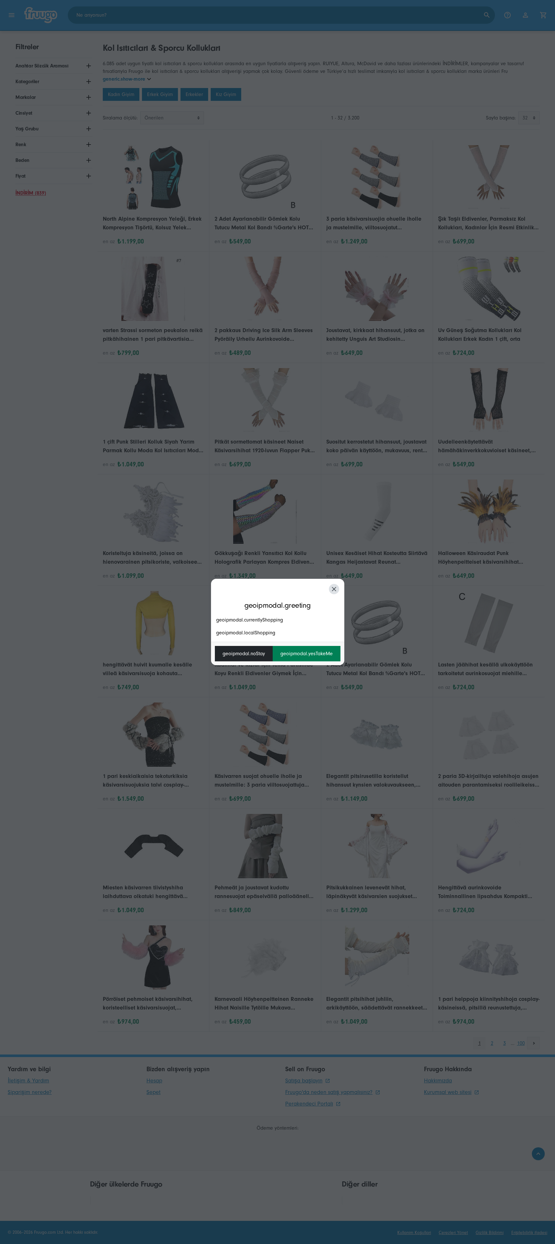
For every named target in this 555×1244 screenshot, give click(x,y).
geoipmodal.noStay (244, 654)
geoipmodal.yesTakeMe (306, 654)
